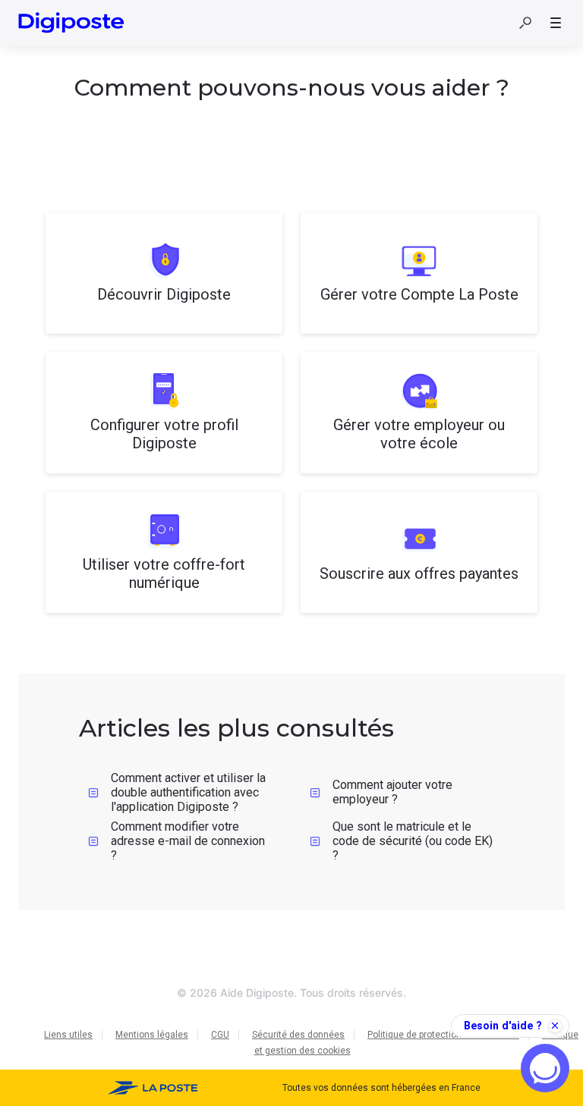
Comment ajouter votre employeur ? (392, 792)
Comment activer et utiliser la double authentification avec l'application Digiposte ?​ (188, 792)
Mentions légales (151, 1034)
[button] (525, 23)
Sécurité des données (298, 1034)
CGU (220, 1034)
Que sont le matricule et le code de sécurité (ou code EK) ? (412, 840)
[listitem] (164, 273)
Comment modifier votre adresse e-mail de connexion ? (188, 840)
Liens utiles (68, 1034)
